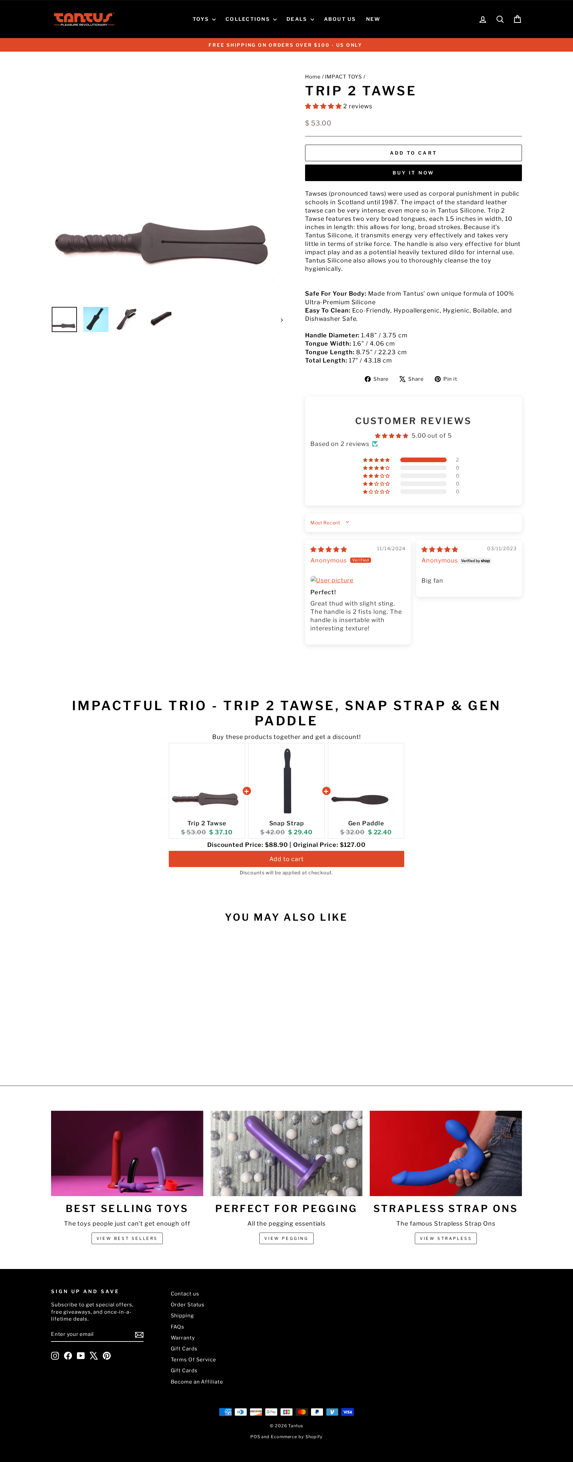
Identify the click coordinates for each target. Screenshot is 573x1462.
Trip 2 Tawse (206, 823)
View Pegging (286, 1238)
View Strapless (446, 1238)
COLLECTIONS (248, 19)
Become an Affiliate (197, 1382)
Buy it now (414, 172)
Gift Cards (184, 1348)
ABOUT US (340, 19)
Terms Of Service (193, 1359)
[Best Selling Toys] (127, 1153)
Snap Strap (286, 823)
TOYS (202, 19)
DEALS (297, 19)
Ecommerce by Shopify (297, 1436)
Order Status (188, 1304)
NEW (373, 19)
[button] (324, 106)
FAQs (178, 1327)
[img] (328, 549)
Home (313, 76)
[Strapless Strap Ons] (446, 1153)
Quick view (107, 1015)
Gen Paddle (366, 823)
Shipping (182, 1315)
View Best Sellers (127, 1238)
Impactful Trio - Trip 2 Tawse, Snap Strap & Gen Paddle (286, 713)
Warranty (183, 1338)
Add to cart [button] (286, 858)
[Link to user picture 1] (358, 580)
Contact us (185, 1294)
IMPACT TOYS (343, 76)
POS (255, 1436)
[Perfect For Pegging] (287, 1153)
